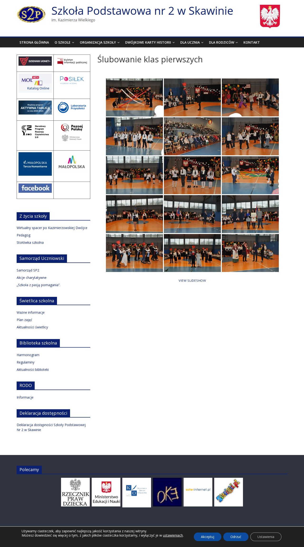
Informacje (25, 397)
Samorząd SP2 (28, 270)
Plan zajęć (24, 319)
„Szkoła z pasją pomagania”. (38, 285)
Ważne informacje (31, 312)
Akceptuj (207, 536)
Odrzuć (235, 536)
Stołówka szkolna (30, 242)
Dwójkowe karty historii (148, 42)
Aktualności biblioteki (33, 369)
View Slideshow (192, 280)
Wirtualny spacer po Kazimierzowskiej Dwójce (52, 227)
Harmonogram (28, 355)
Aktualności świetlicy (32, 327)
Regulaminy (25, 362)
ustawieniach (173, 535)
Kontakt (251, 42)
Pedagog (23, 235)
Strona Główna (34, 42)
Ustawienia (265, 536)
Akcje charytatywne (32, 277)
